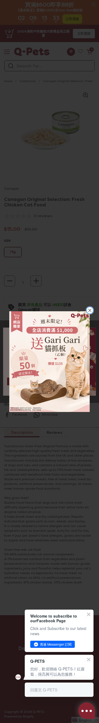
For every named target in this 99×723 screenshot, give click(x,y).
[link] (49, 361)
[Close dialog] (90, 310)
